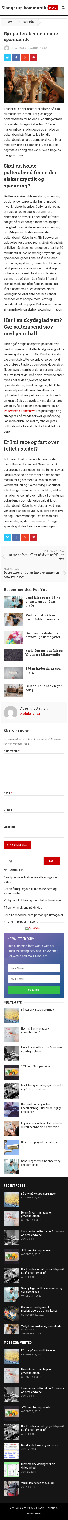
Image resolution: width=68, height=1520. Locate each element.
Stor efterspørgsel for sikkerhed (40, 1142)
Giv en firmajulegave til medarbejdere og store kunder (40, 1309)
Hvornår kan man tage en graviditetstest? (36, 1214)
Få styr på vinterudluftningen (38, 1009)
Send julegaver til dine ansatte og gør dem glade (43, 602)
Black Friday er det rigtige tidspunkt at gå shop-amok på (42, 1271)
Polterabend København (19, 411)
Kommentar (12, 750)
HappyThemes (34, 1513)
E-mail (9, 809)
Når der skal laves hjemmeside (40, 1445)
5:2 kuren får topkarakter (36, 1066)
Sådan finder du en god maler (43, 670)
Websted (9, 826)
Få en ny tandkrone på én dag (23, 907)
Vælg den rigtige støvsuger (37, 1483)
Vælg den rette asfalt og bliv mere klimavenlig (44, 653)
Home (10, 22)
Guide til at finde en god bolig (44, 688)
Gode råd (28, 22)
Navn (8, 792)
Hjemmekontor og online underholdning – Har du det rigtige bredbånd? (41, 1108)
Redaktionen (18, 48)
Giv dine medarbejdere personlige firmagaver (43, 635)
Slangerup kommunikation (29, 7)
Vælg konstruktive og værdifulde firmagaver (43, 617)
